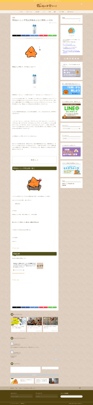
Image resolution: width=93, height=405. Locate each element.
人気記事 (37, 11)
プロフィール (29, 11)
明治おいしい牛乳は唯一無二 (68, 183)
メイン (43, 11)
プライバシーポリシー (15, 403)
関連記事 (64, 185)
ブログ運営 (61, 11)
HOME (21, 11)
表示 (36, 160)
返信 (57, 349)
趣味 (55, 11)
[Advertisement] (23, 294)
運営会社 (22, 403)
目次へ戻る (16, 248)
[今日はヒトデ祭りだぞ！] (46, 9)
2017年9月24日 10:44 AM (14, 345)
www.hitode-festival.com (18, 273)
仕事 (50, 11)
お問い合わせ (70, 11)
